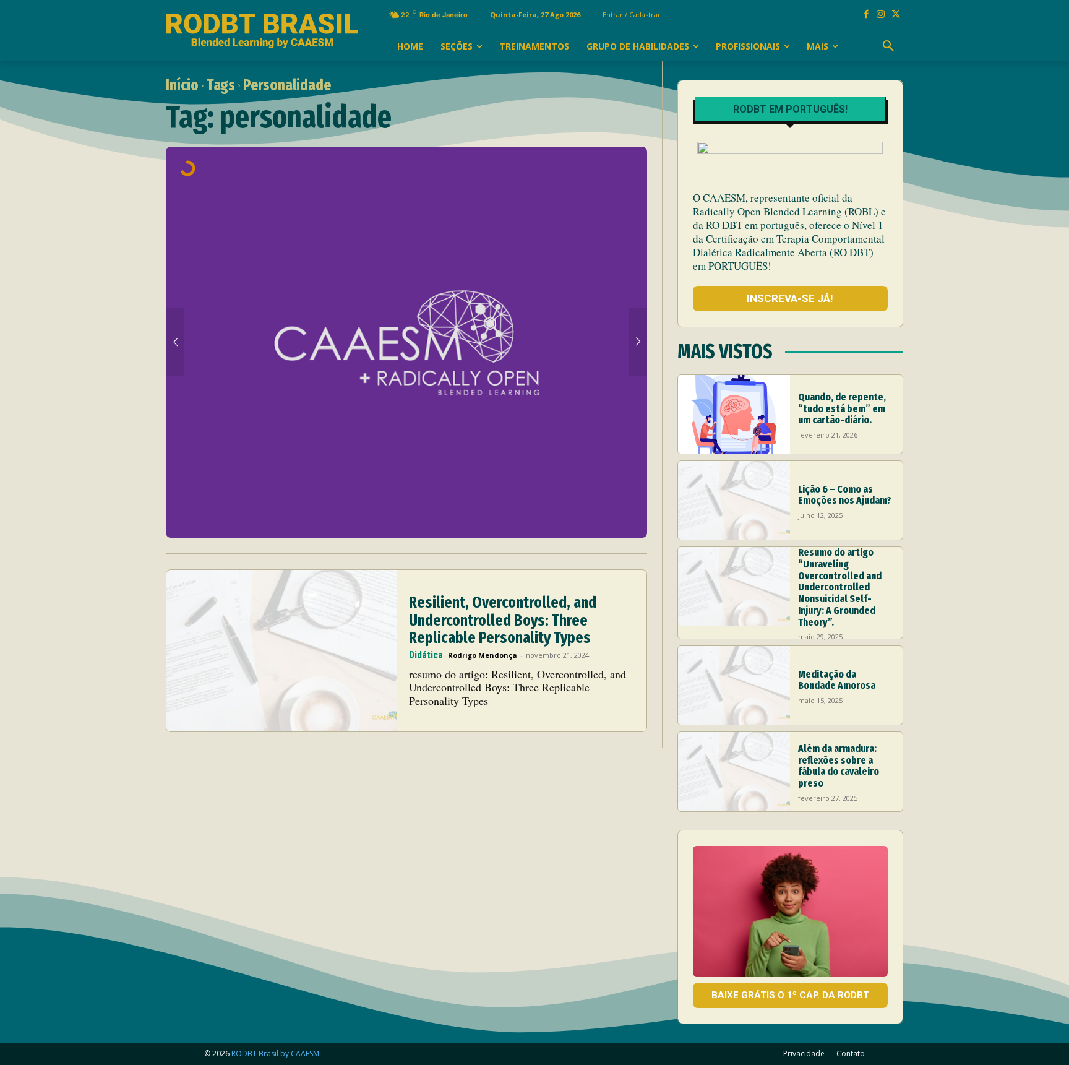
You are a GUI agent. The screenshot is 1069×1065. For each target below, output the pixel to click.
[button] (888, 46)
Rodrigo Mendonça (482, 655)
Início (182, 85)
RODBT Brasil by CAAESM (275, 1053)
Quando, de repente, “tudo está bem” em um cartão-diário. (842, 408)
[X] (895, 14)
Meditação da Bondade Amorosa (836, 680)
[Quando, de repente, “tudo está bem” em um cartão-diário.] (734, 414)
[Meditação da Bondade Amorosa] (734, 685)
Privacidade (804, 1053)
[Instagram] (881, 14)
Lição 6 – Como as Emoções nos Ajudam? (844, 495)
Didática (426, 655)
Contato (850, 1053)
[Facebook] (866, 14)
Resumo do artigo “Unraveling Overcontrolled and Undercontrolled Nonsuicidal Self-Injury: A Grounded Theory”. (840, 587)
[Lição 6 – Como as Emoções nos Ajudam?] (734, 500)
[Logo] (262, 31)
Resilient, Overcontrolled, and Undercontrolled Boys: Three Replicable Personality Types (502, 620)
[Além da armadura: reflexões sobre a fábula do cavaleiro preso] (734, 771)
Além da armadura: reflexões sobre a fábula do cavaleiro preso (838, 766)
